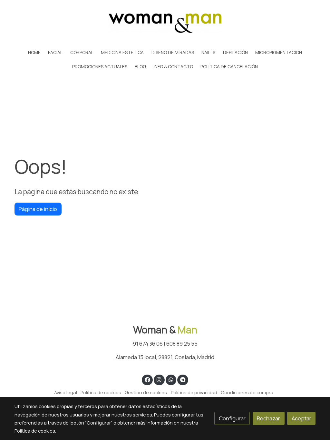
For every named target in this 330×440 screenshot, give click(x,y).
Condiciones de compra (247, 392)
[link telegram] (183, 379)
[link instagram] (159, 379)
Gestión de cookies (146, 392)
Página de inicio (38, 209)
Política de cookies (101, 392)
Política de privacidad (194, 392)
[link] (165, 23)
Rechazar (268, 418)
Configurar (232, 418)
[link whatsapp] (171, 379)
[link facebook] (147, 379)
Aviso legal (65, 392)
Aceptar (301, 418)
